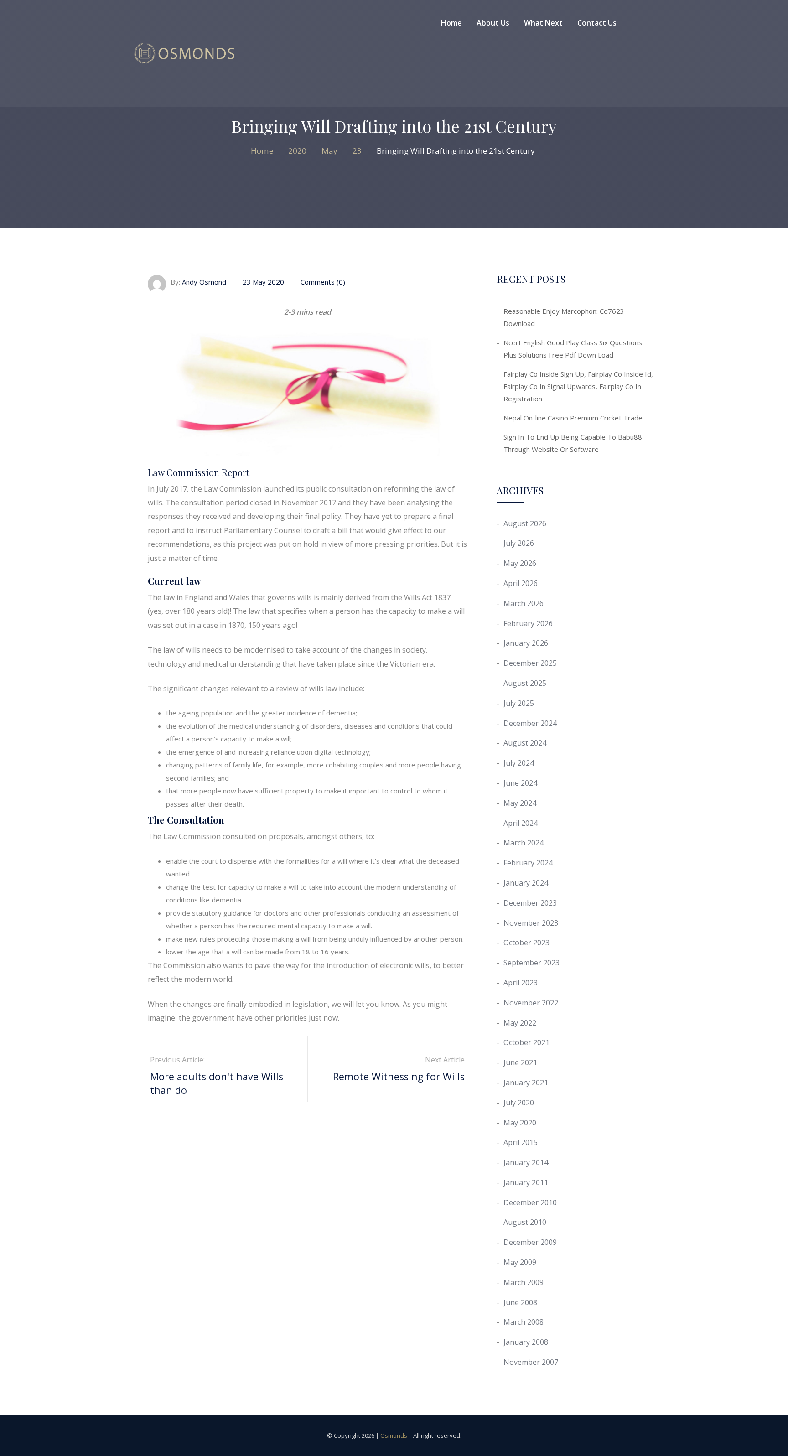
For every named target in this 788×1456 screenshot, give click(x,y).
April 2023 (520, 983)
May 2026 (519, 563)
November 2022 (530, 1003)
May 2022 (519, 1023)
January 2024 (525, 883)
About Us (493, 23)
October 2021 (526, 1042)
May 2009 (519, 1262)
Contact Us (597, 23)
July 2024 (518, 763)
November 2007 (530, 1362)
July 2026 (518, 543)
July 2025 (518, 703)
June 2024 (520, 783)
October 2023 (526, 943)
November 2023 (530, 923)
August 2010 (524, 1222)
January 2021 (525, 1083)
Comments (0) (322, 281)
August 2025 (524, 683)
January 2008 (525, 1342)
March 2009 (523, 1282)
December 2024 (530, 723)
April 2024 (520, 823)
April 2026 (520, 583)
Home (451, 23)
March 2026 (523, 603)
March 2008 (523, 1322)
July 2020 (518, 1103)
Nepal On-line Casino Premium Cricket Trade (573, 417)
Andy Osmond (204, 281)
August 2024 (524, 743)
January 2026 (525, 643)
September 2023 (531, 963)
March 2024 (523, 843)
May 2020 (519, 1123)
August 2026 (524, 523)
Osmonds (393, 1435)
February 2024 (528, 863)
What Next (543, 23)
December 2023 (530, 903)
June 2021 (520, 1062)
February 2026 (528, 623)
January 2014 (525, 1162)
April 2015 (520, 1142)
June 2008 (520, 1302)
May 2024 (519, 803)
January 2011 (525, 1182)
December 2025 (530, 663)
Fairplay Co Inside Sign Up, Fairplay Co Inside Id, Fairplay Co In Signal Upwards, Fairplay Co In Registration (578, 386)
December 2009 (530, 1242)
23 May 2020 (263, 281)
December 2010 (530, 1202)
